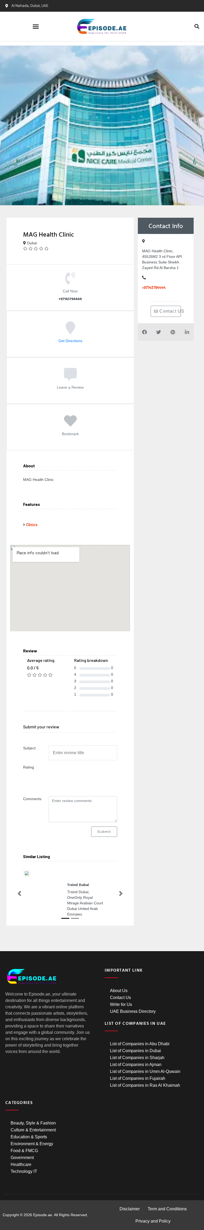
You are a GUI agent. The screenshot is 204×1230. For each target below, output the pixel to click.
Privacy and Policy (153, 1221)
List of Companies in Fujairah (137, 1078)
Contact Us (120, 997)
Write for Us (121, 1004)
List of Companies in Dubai (135, 1050)
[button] (36, 26)
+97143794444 (153, 287)
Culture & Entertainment (33, 1130)
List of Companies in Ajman (136, 1064)
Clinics (31, 524)
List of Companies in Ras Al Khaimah (145, 1085)
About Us (119, 990)
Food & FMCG (24, 1150)
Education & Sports (29, 1137)
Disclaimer (130, 1209)
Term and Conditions (167, 1209)
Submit (104, 831)
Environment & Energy (32, 1143)
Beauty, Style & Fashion (33, 1123)
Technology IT (24, 1171)
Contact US (169, 311)
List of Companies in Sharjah (137, 1057)
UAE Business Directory (133, 1011)
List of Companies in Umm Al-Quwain (145, 1071)
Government (22, 1157)
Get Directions (70, 341)
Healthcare (21, 1164)
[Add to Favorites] (70, 424)
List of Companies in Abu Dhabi (139, 1044)
